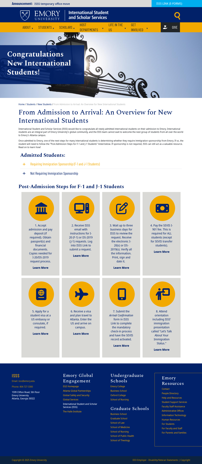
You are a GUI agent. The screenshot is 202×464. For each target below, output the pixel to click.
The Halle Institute (72, 411)
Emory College (117, 386)
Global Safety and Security (76, 395)
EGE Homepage (71, 386)
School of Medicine (120, 427)
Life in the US (116, 27)
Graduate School (118, 418)
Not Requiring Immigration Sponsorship (54, 173)
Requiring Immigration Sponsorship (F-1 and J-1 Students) (65, 164)
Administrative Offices (173, 410)
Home (21, 104)
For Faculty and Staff (172, 428)
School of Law (117, 422)
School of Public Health (122, 436)
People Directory (170, 393)
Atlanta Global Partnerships (77, 390)
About (26, 27)
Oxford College (118, 395)
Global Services (70, 399)
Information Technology (174, 415)
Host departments (89, 27)
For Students (168, 424)
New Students (45, 104)
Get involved (137, 27)
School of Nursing (119, 399)
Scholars (65, 27)
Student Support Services (174, 402)
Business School (118, 390)
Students (45, 27)
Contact (165, 388)
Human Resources (171, 419)
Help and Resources (172, 397)
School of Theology (120, 440)
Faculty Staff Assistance (173, 406)
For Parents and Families (174, 432)
